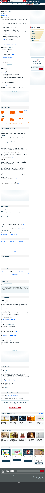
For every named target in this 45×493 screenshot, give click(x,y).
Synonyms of (4, 15)
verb (9, 69)
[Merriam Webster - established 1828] (1, 1)
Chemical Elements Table (10, 25)
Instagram (42, 477)
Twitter (36, 477)
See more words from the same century (9, 234)
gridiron (11, 258)
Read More (3, 144)
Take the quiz (39, 463)
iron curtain (12, 245)
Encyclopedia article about (14, 395)
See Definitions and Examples (37, 65)
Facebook (33, 477)
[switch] (5, 17)
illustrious (36, 63)
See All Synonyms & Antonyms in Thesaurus (14, 123)
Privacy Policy (23, 475)
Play (5, 461)
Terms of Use (28, 475)
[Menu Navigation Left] (1, 4)
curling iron (12, 243)
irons (10, 80)
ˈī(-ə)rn (2, 13)
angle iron (12, 241)
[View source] (12, 157)
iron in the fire (22, 248)
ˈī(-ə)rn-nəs (9, 65)
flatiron (2, 258)
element (6, 308)
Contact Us (18, 475)
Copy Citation (15, 291)
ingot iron (3, 245)
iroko (2, 271)
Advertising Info (12, 475)
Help (2, 475)
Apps (8, 475)
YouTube (39, 477)
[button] (39, 1)
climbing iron (3, 243)
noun (9, 11)
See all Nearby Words (14, 274)
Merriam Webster (3, 471)
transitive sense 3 (21, 228)
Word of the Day (31, 1)
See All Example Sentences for (14, 186)
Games (27, 1)
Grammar (35, 1)
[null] (40, 63)
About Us (5, 475)
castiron (21, 241)
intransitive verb (4, 85)
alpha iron (3, 241)
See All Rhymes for (14, 262)
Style (2, 284)
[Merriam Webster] (37, 59)
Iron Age (21, 271)
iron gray (21, 245)
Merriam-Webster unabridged (14, 407)
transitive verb (3, 72)
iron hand (3, 248)
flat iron (20, 243)
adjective (10, 47)
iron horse (12, 248)
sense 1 (23, 220)
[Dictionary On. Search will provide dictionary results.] (6, 1)
